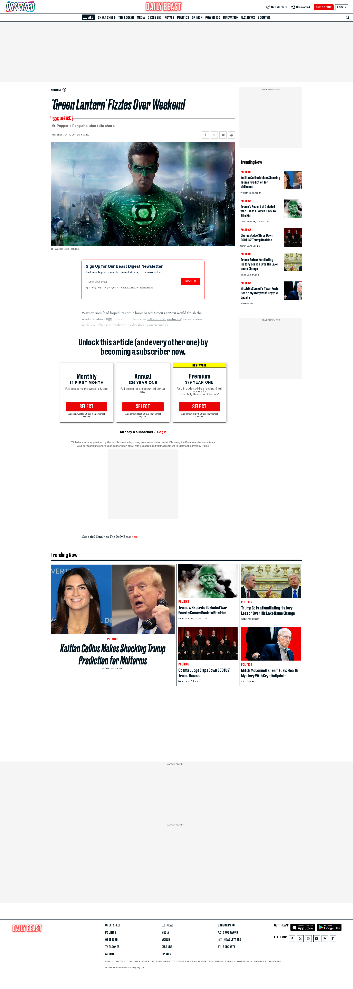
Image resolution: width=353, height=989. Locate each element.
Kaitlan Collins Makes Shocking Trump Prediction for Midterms (112, 654)
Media (141, 17)
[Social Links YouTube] (316, 939)
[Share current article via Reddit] (231, 135)
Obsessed (155, 17)
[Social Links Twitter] (300, 939)
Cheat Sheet (106, 17)
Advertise (148, 961)
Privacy (168, 961)
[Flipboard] (333, 939)
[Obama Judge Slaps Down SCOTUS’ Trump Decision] (293, 245)
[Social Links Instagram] (308, 939)
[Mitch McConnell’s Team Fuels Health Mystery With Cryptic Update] (293, 298)
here (134, 536)
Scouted (264, 17)
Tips (129, 961)
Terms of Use (129, 288)
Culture (167, 947)
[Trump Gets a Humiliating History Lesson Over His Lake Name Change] (293, 270)
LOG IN (341, 7)
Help (159, 961)
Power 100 (212, 17)
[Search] (348, 18)
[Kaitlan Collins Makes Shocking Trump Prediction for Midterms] (293, 188)
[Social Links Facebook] (292, 939)
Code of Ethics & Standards (192, 961)
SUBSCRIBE (324, 7)
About (109, 961)
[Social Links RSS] (325, 939)
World (166, 939)
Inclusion (217, 961)
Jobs (137, 961)
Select (86, 406)
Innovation (230, 17)
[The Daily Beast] (163, 7)
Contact (120, 961)
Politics (183, 17)
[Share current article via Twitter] (214, 135)
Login (161, 432)
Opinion (197, 17)
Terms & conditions (237, 961)
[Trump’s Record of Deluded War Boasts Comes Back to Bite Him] (293, 216)
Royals (169, 17)
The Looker (126, 17)
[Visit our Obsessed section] (33, 7)
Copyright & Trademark (266, 961)
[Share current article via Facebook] (205, 135)
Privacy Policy (146, 288)
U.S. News (248, 17)
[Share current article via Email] (223, 135)
